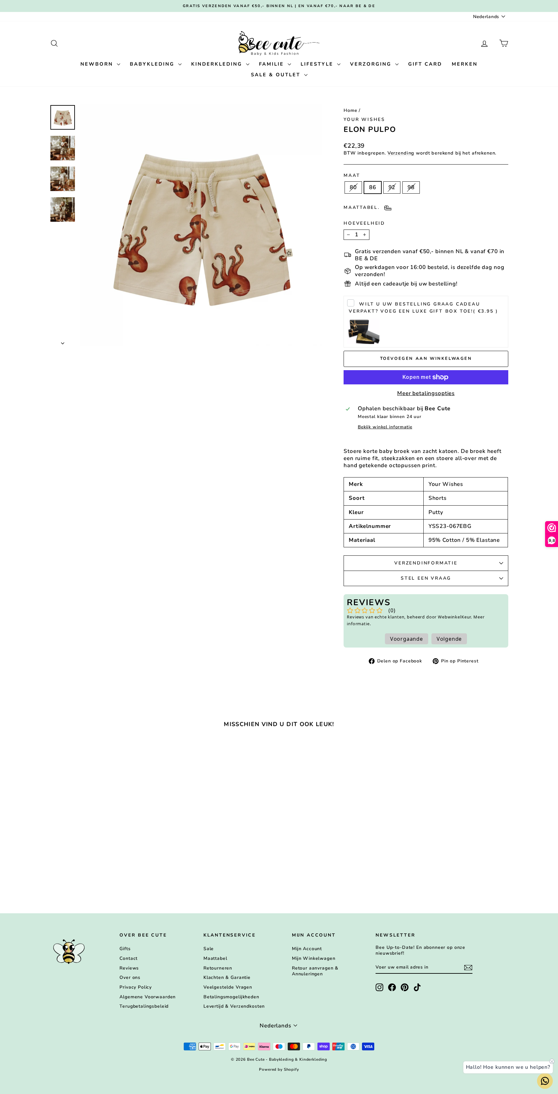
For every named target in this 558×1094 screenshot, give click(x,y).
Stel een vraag (426, 578)
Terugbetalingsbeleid (144, 1006)
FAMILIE (272, 64)
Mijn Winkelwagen (314, 958)
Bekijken (104, 846)
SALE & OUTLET (277, 74)
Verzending (401, 153)
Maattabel (215, 958)
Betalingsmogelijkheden (231, 997)
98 (411, 187)
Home (350, 110)
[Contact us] (545, 1081)
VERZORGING (372, 64)
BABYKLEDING (153, 64)
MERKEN (465, 64)
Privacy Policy (135, 987)
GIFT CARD (425, 64)
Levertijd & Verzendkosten (234, 1006)
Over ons (129, 977)
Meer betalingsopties (426, 393)
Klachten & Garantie (227, 977)
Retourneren (217, 968)
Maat (352, 175)
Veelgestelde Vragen (227, 987)
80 (353, 187)
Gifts (124, 949)
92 (392, 187)
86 (372, 187)
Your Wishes (364, 119)
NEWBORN (97, 64)
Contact (128, 958)
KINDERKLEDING (217, 64)
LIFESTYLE (318, 64)
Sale (208, 949)
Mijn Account (307, 949)
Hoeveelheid (364, 223)
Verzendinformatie (426, 563)
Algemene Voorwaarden (147, 997)
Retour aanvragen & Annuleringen (315, 971)
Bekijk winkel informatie (385, 427)
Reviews (129, 968)
